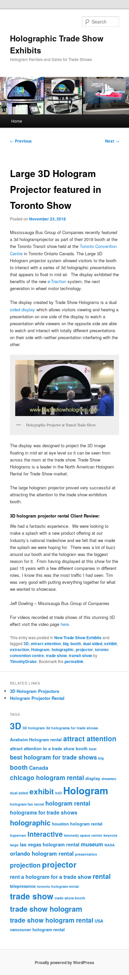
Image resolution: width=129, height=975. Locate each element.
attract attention (46, 643)
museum (92, 844)
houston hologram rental (77, 824)
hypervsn (18, 835)
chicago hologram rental (47, 777)
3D (26, 643)
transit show (80, 655)
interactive (45, 834)
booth (75, 643)
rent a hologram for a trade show (50, 877)
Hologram (40, 649)
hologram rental (67, 803)
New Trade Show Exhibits (78, 637)
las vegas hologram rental (49, 844)
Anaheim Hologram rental (36, 740)
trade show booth (70, 897)
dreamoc (109, 778)
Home (16, 121)
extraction (19, 649)
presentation (86, 854)
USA (99, 921)
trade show (56, 655)
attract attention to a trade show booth (49, 749)
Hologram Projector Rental (37, 698)
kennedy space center (83, 835)
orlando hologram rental (42, 853)
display (92, 778)
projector (84, 649)
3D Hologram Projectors (34, 691)
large (14, 844)
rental (102, 876)
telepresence (23, 886)
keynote (110, 835)
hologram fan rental (27, 804)
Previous (21, 141)
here (65, 624)
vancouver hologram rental (37, 930)
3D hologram (33, 727)
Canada (38, 767)
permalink (73, 661)
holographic (63, 649)
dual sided (92, 643)
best (93, 748)
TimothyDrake (23, 661)
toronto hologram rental (58, 886)
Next (112, 141)
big (65, 643)
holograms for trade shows (43, 812)
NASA (110, 844)
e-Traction (57, 281)
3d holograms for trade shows (72, 727)
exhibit (110, 643)
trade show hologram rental (51, 920)
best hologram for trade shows (53, 757)
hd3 (58, 792)
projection (25, 865)
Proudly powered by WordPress (64, 962)
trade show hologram (46, 908)
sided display (22, 309)
